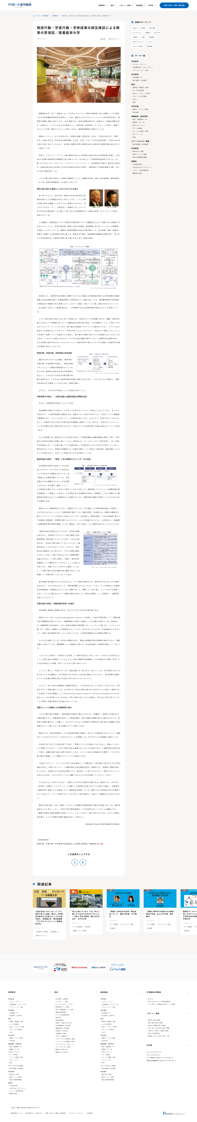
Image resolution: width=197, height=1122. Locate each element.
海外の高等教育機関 (140, 157)
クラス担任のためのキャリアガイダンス (160, 1058)
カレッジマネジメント (154, 1052)
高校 (112, 5)
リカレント (152, 42)
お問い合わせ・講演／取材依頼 (174, 5)
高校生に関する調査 (154, 1020)
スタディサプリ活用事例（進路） (66, 1039)
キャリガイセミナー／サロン (64, 1004)
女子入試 (157, 32)
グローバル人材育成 (140, 96)
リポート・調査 (125, 5)
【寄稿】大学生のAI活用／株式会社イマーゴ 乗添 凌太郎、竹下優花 (123, 914)
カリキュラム (137, 32)
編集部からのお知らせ (62, 1052)
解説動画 (139, 5)
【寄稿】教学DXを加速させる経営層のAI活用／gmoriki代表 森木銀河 (160, 914)
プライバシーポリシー (76, 1113)
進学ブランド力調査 (139, 28)
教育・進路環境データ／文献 (64, 1009)
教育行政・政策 (138, 151)
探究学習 (58, 1017)
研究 (134, 137)
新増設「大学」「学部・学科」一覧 (158, 1036)
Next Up (150, 999)
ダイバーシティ (138, 134)
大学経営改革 (137, 164)
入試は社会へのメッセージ (142, 167)
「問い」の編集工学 (62, 1036)
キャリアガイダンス (153, 1055)
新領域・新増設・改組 (140, 87)
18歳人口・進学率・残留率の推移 (158, 1031)
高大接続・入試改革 (140, 80)
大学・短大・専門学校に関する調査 (159, 1028)
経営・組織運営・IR (140, 119)
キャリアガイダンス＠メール (64, 1044)
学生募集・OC (138, 77)
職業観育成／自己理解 (62, 1028)
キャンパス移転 (138, 46)
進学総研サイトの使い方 (34, 1113)
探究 (143, 37)
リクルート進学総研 (42, 16)
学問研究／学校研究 (62, 1031)
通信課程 (149, 46)
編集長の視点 (137, 173)
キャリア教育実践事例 (62, 1015)
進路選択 (152, 37)
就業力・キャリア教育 (140, 109)
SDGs (135, 99)
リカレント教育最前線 (140, 170)
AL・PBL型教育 (138, 90)
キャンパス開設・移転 (140, 131)
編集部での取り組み (62, 1049)
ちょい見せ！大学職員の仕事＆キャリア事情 (161, 1004)
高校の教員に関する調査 (155, 1023)
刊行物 (150, 5)
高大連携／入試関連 (62, 999)
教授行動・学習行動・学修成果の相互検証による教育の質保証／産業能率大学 (68, 843)
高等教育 (101, 5)
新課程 (148, 32)
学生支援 (102, 39)
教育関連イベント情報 (62, 1007)
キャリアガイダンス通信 (63, 1047)
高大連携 (152, 28)
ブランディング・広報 (140, 70)
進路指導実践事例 (61, 1012)
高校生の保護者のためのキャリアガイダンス (161, 1060)
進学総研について (16, 1113)
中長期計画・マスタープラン (143, 67)
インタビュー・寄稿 (62, 1001)
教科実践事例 (60, 1020)
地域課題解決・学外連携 (63, 1025)
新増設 (135, 37)
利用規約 (90, 1113)
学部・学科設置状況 (154, 1033)
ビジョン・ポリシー (140, 64)
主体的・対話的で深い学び (64, 1023)
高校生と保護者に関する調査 (157, 1025)
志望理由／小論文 (61, 1033)
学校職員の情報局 (154, 992)
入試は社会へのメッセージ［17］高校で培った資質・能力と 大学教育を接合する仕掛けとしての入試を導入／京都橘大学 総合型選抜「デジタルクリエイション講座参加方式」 (49, 917)
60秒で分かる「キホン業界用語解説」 (159, 1001)
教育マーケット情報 (140, 154)
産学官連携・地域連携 (140, 144)
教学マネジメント (114, 39)
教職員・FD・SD (139, 122)
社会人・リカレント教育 (141, 93)
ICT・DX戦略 (137, 128)
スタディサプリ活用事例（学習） (66, 1041)
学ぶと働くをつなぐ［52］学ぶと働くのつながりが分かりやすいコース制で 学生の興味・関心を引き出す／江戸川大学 (86, 915)
